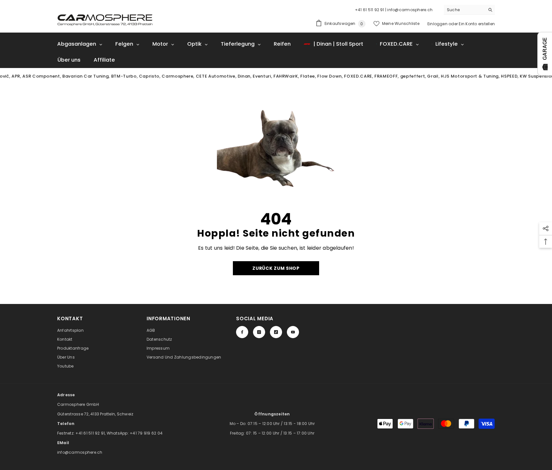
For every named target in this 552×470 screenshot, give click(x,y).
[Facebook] (242, 332)
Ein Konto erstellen (477, 24)
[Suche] (469, 10)
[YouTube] (293, 332)
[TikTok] (276, 332)
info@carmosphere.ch (80, 452)
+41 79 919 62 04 (146, 433)
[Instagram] (259, 332)
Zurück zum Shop (276, 268)
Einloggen (437, 24)
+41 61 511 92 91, (90, 433)
